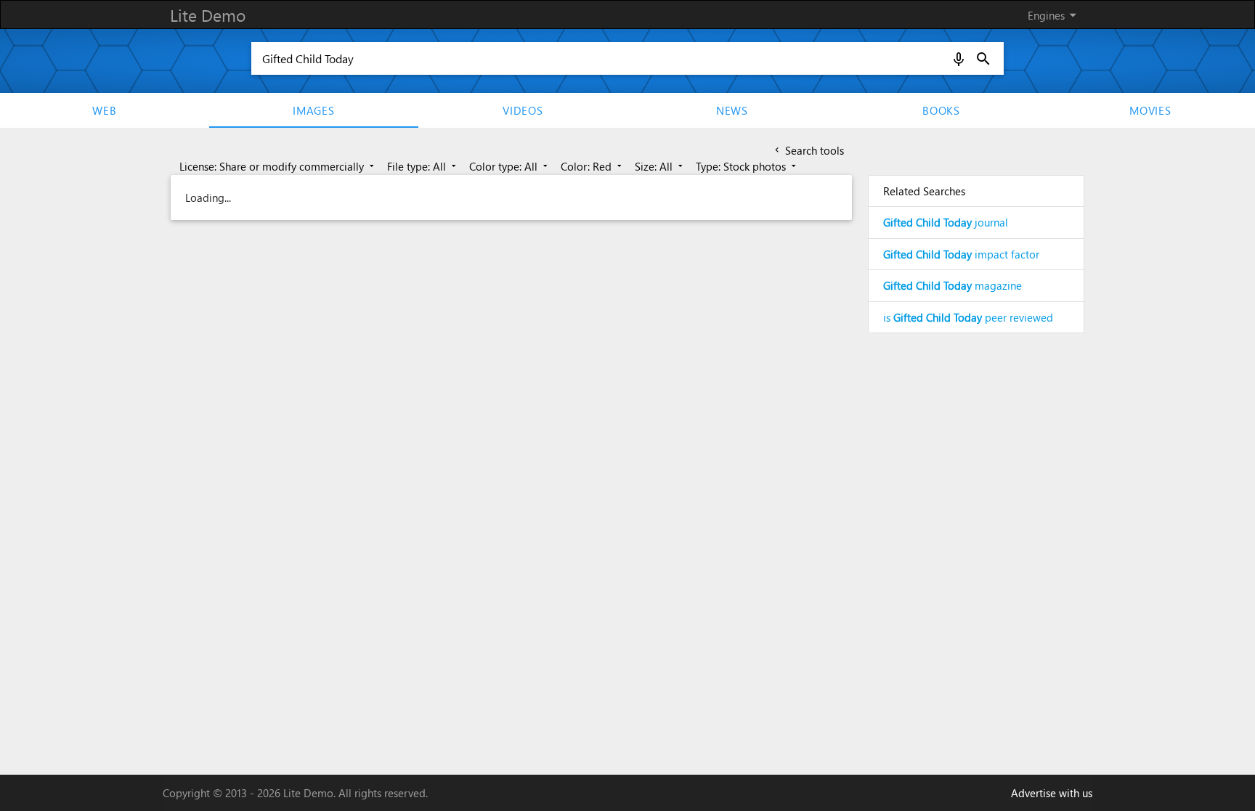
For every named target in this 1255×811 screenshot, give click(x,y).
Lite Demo (207, 15)
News (732, 110)
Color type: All (510, 166)
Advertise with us (1051, 793)
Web (104, 110)
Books (941, 110)
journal (945, 222)
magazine (952, 285)
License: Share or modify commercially (278, 166)
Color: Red (593, 166)
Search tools (808, 150)
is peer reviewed (968, 317)
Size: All (660, 166)
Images (314, 110)
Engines (1054, 15)
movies (1150, 110)
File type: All (423, 166)
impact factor (961, 254)
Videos (523, 110)
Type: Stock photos (747, 166)
